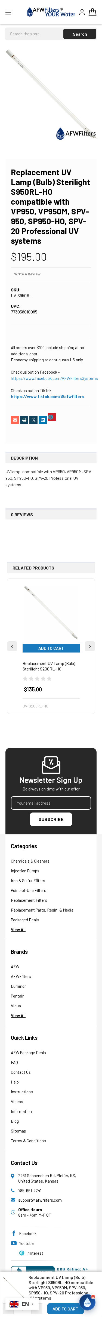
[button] (87, 1302)
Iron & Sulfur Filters (28, 880)
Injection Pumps (25, 870)
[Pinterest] (52, 417)
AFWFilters (21, 976)
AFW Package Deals (28, 1052)
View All (18, 929)
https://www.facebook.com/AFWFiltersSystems (54, 378)
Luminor (18, 986)
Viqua (16, 1005)
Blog (15, 1121)
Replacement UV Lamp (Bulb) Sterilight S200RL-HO (49, 666)
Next (90, 646)
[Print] (24, 420)
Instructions (22, 1091)
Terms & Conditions (28, 1140)
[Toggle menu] (14, 12)
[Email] (15, 420)
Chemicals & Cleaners (30, 860)
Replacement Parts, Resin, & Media (42, 909)
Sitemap (18, 1130)
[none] (51, 94)
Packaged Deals (25, 919)
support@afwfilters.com (40, 1200)
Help (15, 1081)
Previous (12, 646)
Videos (17, 1101)
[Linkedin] (43, 420)
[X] (33, 420)
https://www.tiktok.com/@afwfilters (47, 396)
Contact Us (21, 1072)
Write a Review (27, 274)
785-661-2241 (29, 1190)
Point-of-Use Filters (28, 890)
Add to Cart (51, 648)
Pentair (17, 995)
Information (21, 1111)
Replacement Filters (29, 900)
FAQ (14, 1062)
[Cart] (92, 12)
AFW (15, 966)
